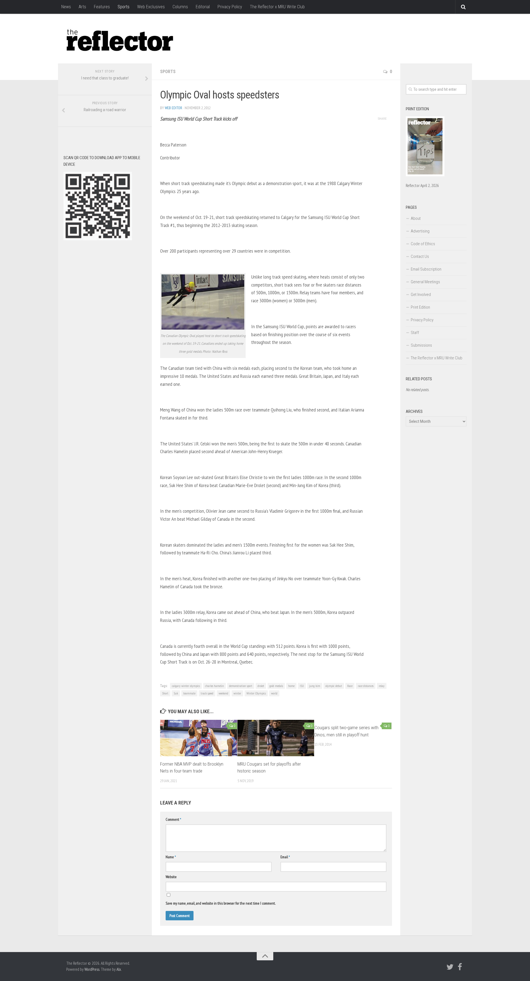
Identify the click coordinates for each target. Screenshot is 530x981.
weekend (223, 693)
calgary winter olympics (186, 686)
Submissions (421, 345)
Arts (82, 6)
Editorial (203, 6)
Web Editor (173, 107)
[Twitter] (450, 967)
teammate (189, 693)
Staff (415, 332)
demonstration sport (240, 686)
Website (171, 876)
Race (350, 686)
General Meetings (425, 281)
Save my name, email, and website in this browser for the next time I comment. (220, 903)
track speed (207, 693)
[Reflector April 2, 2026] (425, 174)
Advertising (420, 231)
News (66, 6)
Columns (180, 6)
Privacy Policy (230, 6)
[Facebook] (460, 967)
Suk (176, 693)
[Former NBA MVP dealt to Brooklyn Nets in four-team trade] (198, 738)
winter (237, 693)
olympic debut (333, 686)
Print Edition (420, 307)
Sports (123, 6)
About (416, 218)
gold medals (276, 686)
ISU (302, 686)
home (291, 686)
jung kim (314, 686)
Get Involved (421, 294)
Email (285, 856)
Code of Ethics (423, 243)
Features (102, 6)
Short (165, 693)
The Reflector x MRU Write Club (277, 6)
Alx (118, 969)
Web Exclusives (151, 6)
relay (382, 686)
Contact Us (420, 256)
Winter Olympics (256, 693)
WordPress (91, 969)
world (274, 693)
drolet (261, 686)
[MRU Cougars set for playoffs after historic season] (275, 738)
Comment (173, 819)
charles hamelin (214, 686)
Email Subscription (426, 269)
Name (171, 856)
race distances (365, 686)
